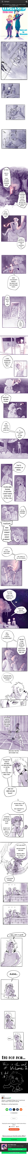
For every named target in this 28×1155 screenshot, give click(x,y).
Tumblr (17, 1109)
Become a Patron (14, 1129)
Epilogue (6, 1)
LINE (7, 1109)
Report (14, 1118)
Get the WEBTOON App (17, 1149)
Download (14, 1139)
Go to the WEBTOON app (14, 1152)
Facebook (10, 1109)
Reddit (21, 1109)
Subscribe (14, 1112)
